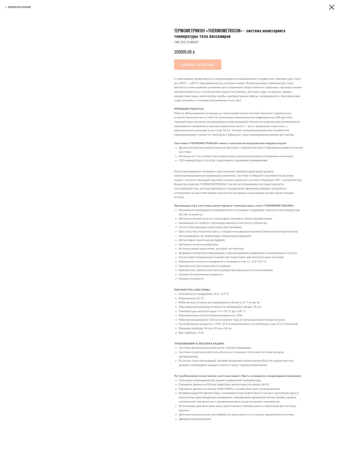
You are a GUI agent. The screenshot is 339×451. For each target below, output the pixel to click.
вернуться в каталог (19, 7)
